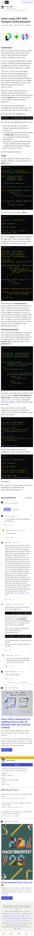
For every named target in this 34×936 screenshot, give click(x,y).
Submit (7, 509)
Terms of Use (27, 921)
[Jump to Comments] (12, 933)
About (28, 916)
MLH (31, 918)
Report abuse (23, 682)
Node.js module (6, 87)
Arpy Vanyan (9, 6)
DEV (8, 925)
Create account (27, 2)
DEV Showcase (21, 916)
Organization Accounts (9, 916)
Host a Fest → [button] (7, 898)
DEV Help (17, 913)
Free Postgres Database (14, 918)
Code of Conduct (12, 682)
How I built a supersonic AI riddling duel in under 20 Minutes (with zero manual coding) (15, 723)
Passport (4, 61)
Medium (17, 10)
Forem (8, 923)
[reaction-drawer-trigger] (4, 933)
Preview (15, 509)
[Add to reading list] (19, 933)
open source (17, 923)
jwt (11, 25)
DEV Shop (25, 918)
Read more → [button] (7, 750)
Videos (26, 911)
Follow (17, 765)
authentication (19, 25)
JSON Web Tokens (7, 71)
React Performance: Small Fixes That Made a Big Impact (16, 796)
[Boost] (26, 933)
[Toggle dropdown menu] (31, 515)
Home (6, 911)
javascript (5, 25)
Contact (4, 918)
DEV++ (21, 911)
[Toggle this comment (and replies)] (2, 519)
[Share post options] (31, 933)
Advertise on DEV (26, 913)
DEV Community (7, 905)
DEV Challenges (13, 911)
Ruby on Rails (17, 926)
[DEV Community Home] (7, 2)
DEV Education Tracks (8, 913)
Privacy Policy (18, 921)
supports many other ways (10, 400)
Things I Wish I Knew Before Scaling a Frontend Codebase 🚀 (16, 805)
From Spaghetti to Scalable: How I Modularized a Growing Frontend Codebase (16, 814)
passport (28, 25)
